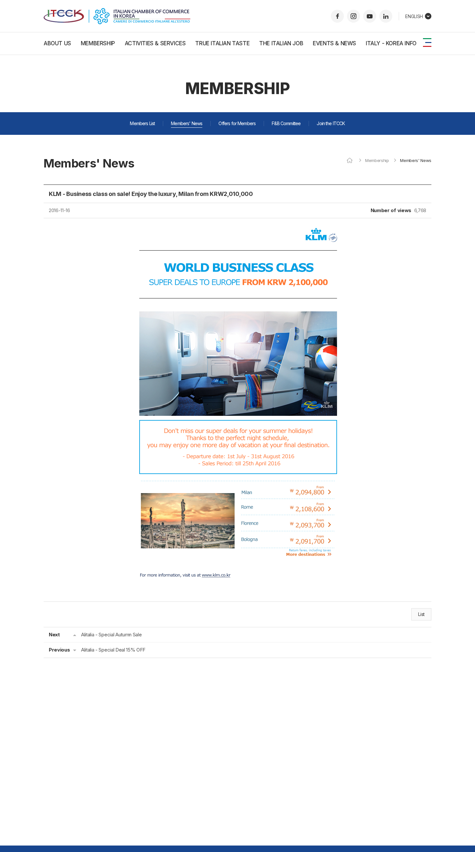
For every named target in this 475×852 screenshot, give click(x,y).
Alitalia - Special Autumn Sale (111, 634)
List (421, 614)
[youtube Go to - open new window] (369, 16)
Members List (142, 123)
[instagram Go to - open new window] (353, 16)
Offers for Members (237, 123)
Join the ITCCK (331, 123)
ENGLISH (414, 16)
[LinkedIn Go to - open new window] (385, 16)
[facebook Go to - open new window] (337, 16)
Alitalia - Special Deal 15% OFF (113, 650)
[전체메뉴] (427, 42)
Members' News (186, 123)
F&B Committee (286, 123)
